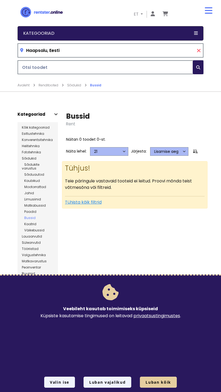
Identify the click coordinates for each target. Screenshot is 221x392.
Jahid (28, 193)
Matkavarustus (34, 261)
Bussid (95, 85)
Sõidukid (74, 85)
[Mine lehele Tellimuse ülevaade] (165, 14)
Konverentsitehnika (37, 140)
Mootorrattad (34, 187)
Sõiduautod (33, 174)
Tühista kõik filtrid (83, 202)
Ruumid (28, 274)
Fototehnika (31, 152)
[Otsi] (198, 67)
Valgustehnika (34, 255)
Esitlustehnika (33, 134)
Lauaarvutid (32, 236)
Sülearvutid (31, 243)
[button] (208, 10)
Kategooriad (31, 114)
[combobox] (110, 50)
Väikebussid (33, 230)
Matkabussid (34, 205)
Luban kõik (158, 382)
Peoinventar (31, 267)
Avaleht (24, 85)
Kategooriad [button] (38, 33)
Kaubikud (31, 181)
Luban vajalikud (107, 382)
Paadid (29, 212)
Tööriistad (30, 249)
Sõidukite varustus (30, 166)
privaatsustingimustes (156, 316)
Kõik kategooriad (36, 127)
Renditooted (49, 85)
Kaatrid (29, 224)
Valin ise (59, 382)
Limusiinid (31, 199)
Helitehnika (31, 146)
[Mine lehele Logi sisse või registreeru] (153, 14)
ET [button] (137, 14)
